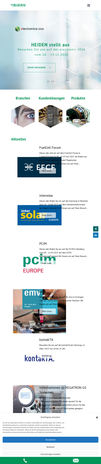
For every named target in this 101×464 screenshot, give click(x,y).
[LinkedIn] (95, 235)
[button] (97, 417)
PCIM (43, 243)
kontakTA (46, 339)
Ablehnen (50, 447)
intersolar (46, 195)
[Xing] (95, 229)
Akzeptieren (51, 439)
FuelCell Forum (50, 147)
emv (42, 291)
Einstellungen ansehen (50, 454)
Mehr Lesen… (47, 171)
